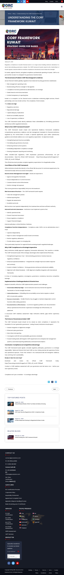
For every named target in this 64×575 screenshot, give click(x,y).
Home (9, 13)
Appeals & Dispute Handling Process (15, 501)
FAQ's (56, 1)
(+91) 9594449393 (11, 461)
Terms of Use (50, 571)
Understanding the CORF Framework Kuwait (29, 13)
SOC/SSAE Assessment (9, 527)
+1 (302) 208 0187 (11, 464)
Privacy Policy (36, 571)
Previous (10, 389)
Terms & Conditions (43, 571)
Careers (51, 1)
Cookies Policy (56, 571)
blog (14, 13)
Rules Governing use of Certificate (15, 504)
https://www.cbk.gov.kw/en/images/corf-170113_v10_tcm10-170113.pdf (24, 363)
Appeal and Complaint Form (13, 498)
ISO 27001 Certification (9, 518)
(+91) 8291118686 (11, 470)
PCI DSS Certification (9, 514)
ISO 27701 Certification (9, 523)
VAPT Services (9, 534)
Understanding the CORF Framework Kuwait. (26, 437)
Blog (46, 1)
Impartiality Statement (12, 495)
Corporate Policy (10, 492)
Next (54, 389)
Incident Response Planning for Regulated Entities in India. (30, 420)
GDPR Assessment (10, 531)
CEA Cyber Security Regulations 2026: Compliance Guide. (29, 412)
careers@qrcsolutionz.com (12, 474)
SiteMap (30, 570)
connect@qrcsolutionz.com (13, 458)
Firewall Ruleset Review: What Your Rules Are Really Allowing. (30, 404)
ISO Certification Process (12, 489)
